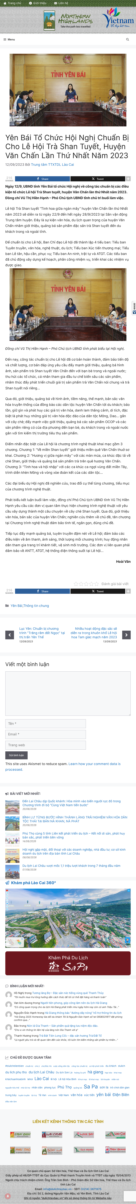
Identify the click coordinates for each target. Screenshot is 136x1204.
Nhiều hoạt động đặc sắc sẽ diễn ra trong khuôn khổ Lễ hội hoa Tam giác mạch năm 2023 (94, 633)
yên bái (103, 1094)
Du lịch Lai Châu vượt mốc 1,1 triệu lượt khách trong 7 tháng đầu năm (71, 865)
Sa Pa (91, 1086)
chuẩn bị (29, 1066)
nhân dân (37, 1087)
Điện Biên (121, 1094)
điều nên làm (11, 1101)
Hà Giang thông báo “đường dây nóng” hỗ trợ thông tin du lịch (83, 1012)
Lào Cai (42, 1078)
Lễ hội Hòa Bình (67, 1079)
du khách (111, 1065)
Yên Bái (16, 606)
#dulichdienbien (14, 1065)
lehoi (30, 1079)
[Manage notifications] (8, 1196)
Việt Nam (63, 1095)
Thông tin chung (36, 606)
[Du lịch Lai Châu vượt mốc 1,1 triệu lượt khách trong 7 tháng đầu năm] (12, 872)
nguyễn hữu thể (12, 1088)
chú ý (37, 1066)
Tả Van (42, 1095)
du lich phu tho (16, 1072)
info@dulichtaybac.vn (57, 1189)
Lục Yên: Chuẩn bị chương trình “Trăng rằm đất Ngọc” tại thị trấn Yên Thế (42, 633)
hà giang (95, 1072)
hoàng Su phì (80, 1073)
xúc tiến (89, 1095)
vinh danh (52, 1095)
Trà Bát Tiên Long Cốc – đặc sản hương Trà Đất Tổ (70, 1035)
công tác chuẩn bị (79, 1066)
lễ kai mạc (82, 1079)
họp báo (108, 1073)
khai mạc (118, 1073)
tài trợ (34, 1095)
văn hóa (76, 1095)
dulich (121, 1065)
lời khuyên (105, 1079)
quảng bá (77, 1088)
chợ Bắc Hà (46, 1066)
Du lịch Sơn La (64, 1072)
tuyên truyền (24, 1095)
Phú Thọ (65, 1087)
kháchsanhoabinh (15, 1079)
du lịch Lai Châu (41, 1072)
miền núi (115, 1079)
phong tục (50, 1087)
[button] (128, 39)
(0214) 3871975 (91, 1189)
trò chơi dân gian (119, 1087)
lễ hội (54, 1079)
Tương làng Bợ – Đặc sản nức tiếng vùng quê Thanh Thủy (68, 993)
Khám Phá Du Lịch (68, 957)
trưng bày (11, 1095)
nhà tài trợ (25, 1088)
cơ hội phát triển (96, 1066)
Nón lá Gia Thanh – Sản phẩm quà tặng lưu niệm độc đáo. (62, 1025)
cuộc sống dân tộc (61, 1066)
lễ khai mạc (94, 1079)
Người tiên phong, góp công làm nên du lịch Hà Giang (74, 1003)
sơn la (104, 1087)
